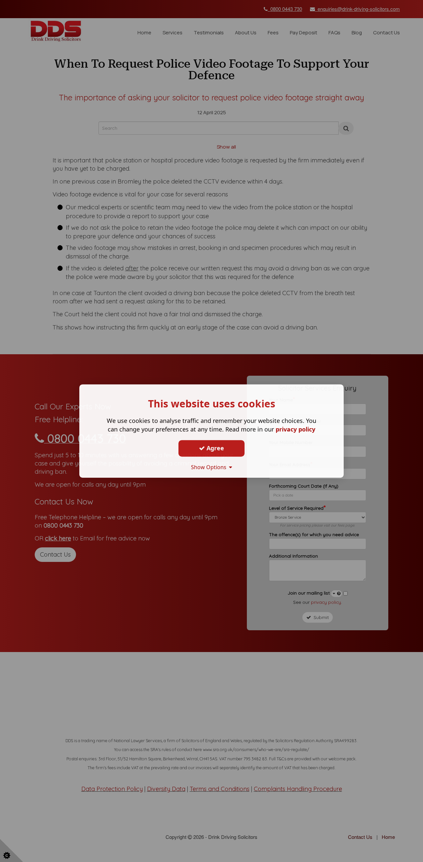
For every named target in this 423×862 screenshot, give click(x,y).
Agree (214, 448)
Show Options (210, 467)
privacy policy (295, 429)
